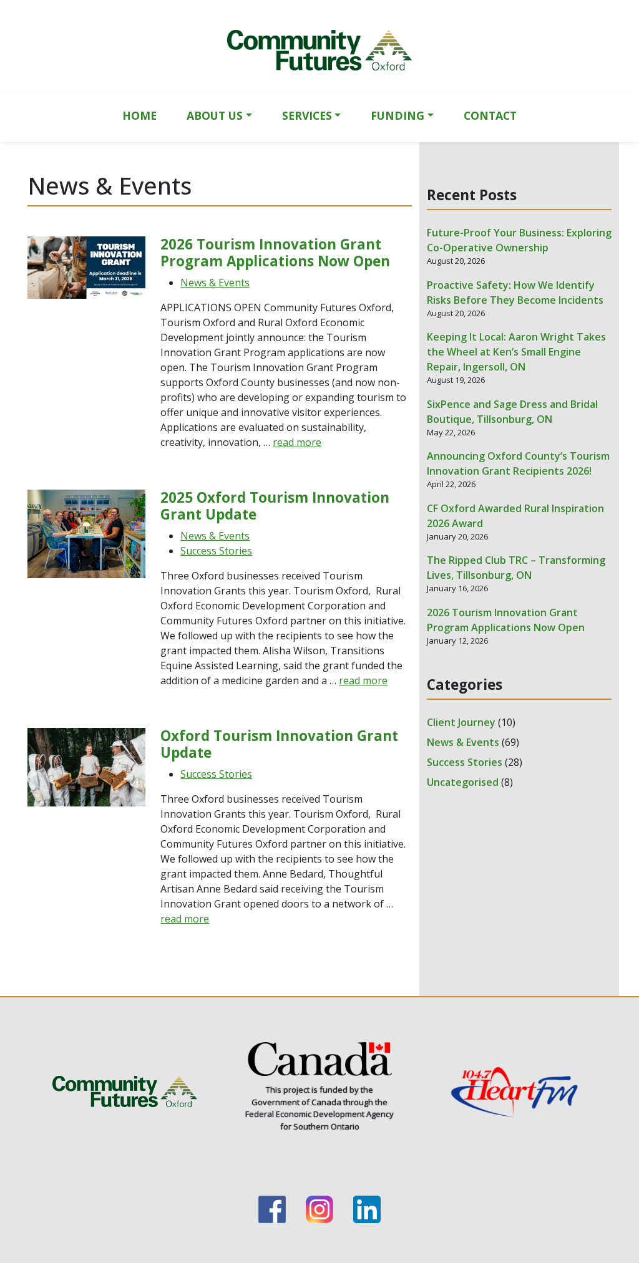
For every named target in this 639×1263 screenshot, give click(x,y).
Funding (397, 115)
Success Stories (216, 551)
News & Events (215, 282)
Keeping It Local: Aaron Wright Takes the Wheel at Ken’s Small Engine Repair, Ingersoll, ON (516, 352)
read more (297, 442)
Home (139, 115)
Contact (490, 115)
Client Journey (461, 722)
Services (307, 115)
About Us (215, 115)
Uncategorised (463, 782)
